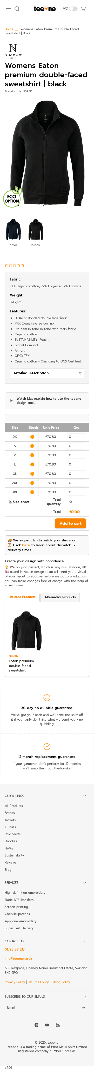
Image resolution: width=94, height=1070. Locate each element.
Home (9, 29)
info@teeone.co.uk (18, 958)
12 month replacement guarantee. (47, 756)
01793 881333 (15, 949)
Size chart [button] (21, 501)
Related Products (22, 597)
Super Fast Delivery (19, 928)
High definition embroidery (25, 892)
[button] (15, 265)
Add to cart (70, 523)
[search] (17, 9)
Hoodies (11, 841)
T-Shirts (10, 827)
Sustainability (14, 855)
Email (11, 1007)
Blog (8, 869)
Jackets (10, 820)
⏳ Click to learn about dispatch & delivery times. (41, 547)
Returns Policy (38, 982)
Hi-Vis (9, 848)
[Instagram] (36, 1025)
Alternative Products (60, 597)
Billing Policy (61, 982)
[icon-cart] (83, 9)
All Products (14, 806)
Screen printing (16, 907)
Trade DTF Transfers (19, 900)
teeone (53, 1042)
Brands (10, 813)
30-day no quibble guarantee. (47, 707)
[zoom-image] (47, 153)
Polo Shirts (12, 834)
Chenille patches (17, 914)
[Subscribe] (83, 1007)
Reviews (10, 862)
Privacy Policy (15, 982)
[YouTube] (47, 1025)
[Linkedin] (57, 1025)
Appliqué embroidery (20, 921)
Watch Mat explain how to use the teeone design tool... (49, 401)
